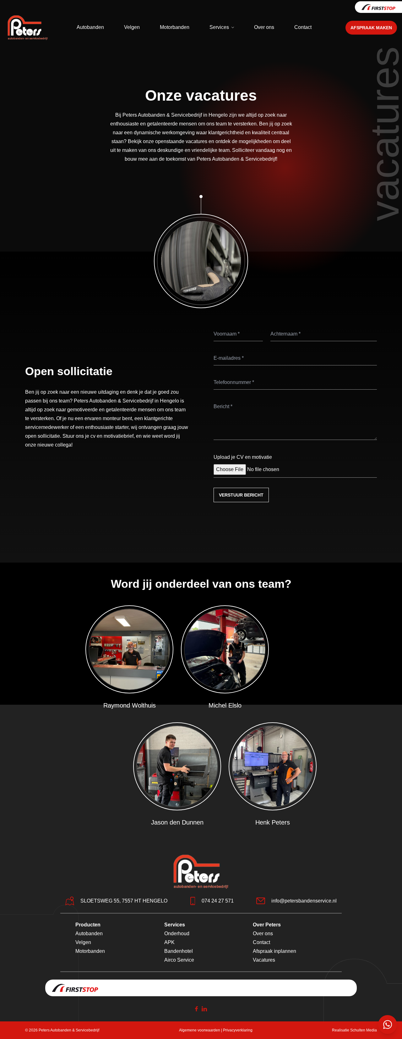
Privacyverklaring (238, 1030)
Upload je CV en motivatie (243, 457)
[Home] (27, 28)
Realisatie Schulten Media (354, 1030)
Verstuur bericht (241, 494)
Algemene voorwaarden (199, 1030)
